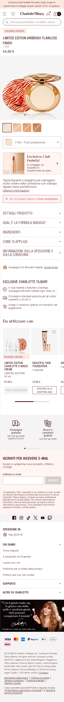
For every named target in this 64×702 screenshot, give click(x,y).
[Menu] (4, 14)
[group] (15, 362)
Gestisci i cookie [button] (12, 683)
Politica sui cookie (40, 677)
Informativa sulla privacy (16, 677)
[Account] (48, 13)
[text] (16, 390)
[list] (32, 88)
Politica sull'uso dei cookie (18, 574)
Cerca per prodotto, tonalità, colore (32, 22)
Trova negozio (11, 550)
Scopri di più (51, 267)
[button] (7, 22)
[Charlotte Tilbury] (32, 14)
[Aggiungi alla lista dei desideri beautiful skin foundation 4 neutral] (54, 332)
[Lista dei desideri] (13, 14)
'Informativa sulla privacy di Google (23, 690)
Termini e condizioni (14, 680)
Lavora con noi (11, 562)
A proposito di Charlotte (17, 556)
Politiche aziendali (35, 680)
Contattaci (43, 672)
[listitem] (32, 88)
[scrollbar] (32, 401)
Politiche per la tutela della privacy (22, 568)
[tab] (24, 114)
